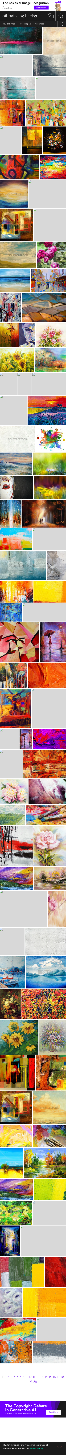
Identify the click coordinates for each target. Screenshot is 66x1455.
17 (58, 1377)
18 (62, 1377)
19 (30, 1382)
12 (37, 1377)
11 (34, 1377)
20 (35, 1382)
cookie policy (36, 1449)
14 (46, 1377)
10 (30, 1377)
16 (54, 1377)
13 (42, 1377)
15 (50, 1377)
